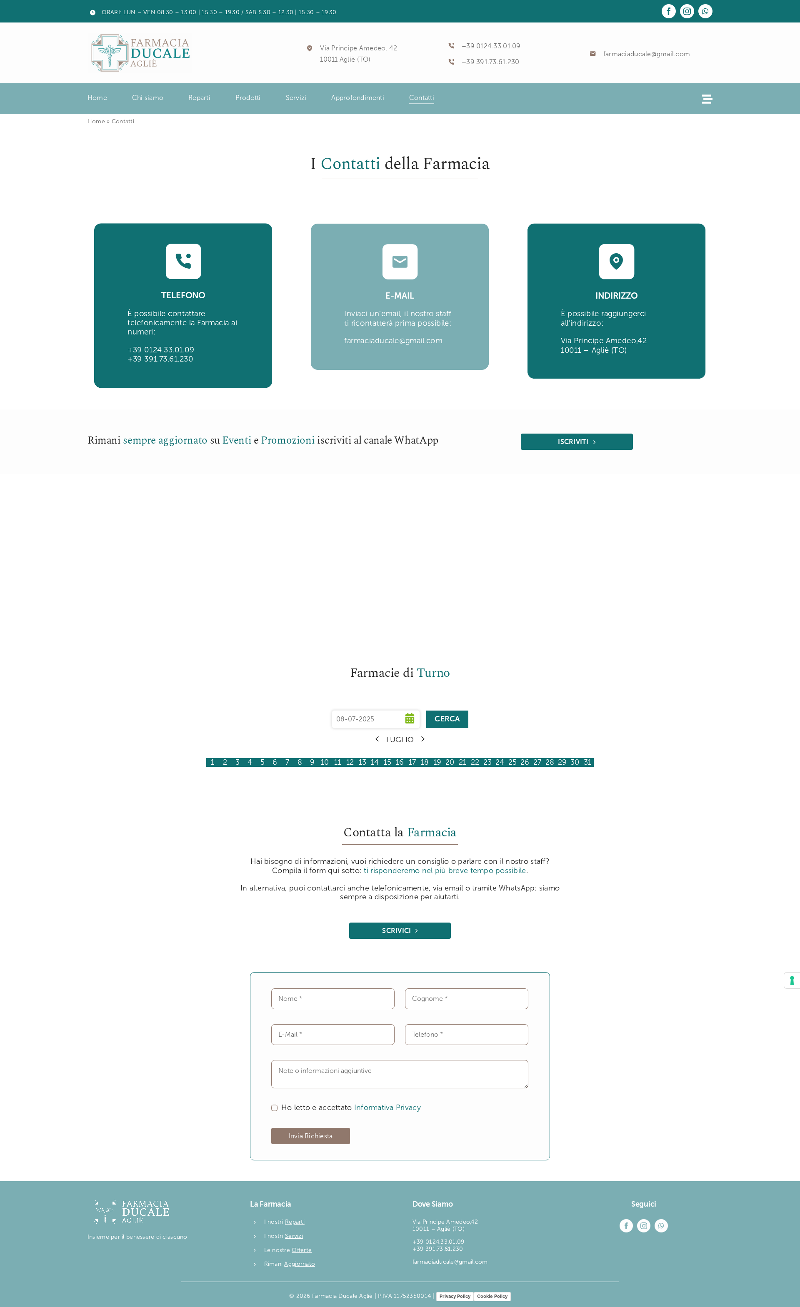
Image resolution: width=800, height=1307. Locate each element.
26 (525, 762)
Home (96, 121)
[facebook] (669, 11)
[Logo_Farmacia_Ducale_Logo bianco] (129, 1199)
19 (437, 762)
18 (425, 762)
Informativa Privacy (387, 1107)
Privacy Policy (455, 1296)
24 (500, 762)
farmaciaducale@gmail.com (646, 53)
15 (388, 762)
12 (350, 762)
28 (550, 762)
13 (363, 762)
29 (562, 762)
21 (463, 762)
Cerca (447, 719)
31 (588, 762)
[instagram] (687, 11)
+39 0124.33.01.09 (491, 46)
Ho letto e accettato (351, 1107)
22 (475, 762)
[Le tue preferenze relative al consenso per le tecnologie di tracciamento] (792, 980)
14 (375, 762)
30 (575, 762)
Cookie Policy (492, 1296)
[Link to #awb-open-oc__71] (707, 99)
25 (512, 762)
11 (337, 762)
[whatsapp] (705, 11)
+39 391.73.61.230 (491, 61)
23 (487, 762)
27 (537, 762)
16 (400, 762)
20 (450, 762)
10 (325, 762)
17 (412, 762)
